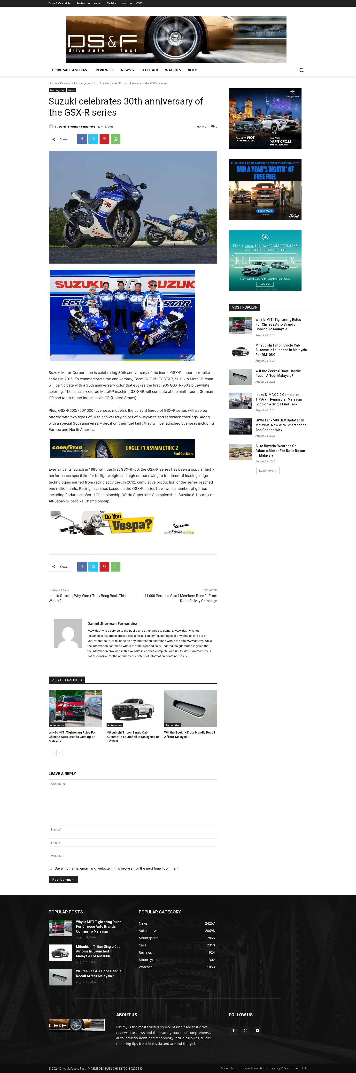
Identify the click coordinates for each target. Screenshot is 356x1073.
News (71, 90)
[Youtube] (257, 1030)
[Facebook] (82, 139)
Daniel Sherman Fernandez (77, 126)
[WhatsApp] (115, 139)
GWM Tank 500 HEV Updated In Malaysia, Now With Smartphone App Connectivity (280, 425)
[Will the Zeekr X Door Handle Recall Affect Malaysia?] (190, 708)
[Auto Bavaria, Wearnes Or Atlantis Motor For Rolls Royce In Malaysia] (240, 452)
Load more (266, 470)
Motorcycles (82, 83)
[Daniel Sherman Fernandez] (52, 126)
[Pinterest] (104, 139)
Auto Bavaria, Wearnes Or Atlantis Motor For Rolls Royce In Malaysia (280, 450)
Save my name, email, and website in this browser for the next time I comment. (117, 868)
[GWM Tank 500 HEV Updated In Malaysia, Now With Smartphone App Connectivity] (240, 426)
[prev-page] (52, 753)
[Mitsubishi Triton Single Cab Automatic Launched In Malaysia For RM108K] (133, 708)
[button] (301, 70)
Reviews (65, 83)
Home (53, 83)
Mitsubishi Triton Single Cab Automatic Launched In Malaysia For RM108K (133, 737)
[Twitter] (93, 139)
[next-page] (59, 753)
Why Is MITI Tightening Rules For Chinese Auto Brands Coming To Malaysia (72, 737)
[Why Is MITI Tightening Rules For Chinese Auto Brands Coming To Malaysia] (75, 708)
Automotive (57, 725)
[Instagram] (245, 1030)
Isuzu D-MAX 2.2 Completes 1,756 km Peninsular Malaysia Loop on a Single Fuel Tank (278, 399)
